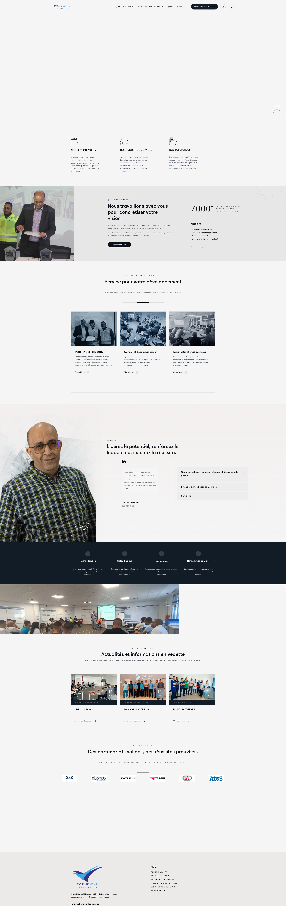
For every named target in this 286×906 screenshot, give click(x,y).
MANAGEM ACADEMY (136, 709)
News (96, 702)
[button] (193, 247)
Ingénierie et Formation (89, 351)
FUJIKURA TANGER (184, 709)
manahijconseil (85, 702)
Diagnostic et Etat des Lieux (189, 351)
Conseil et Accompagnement (141, 351)
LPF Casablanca (85, 709)
